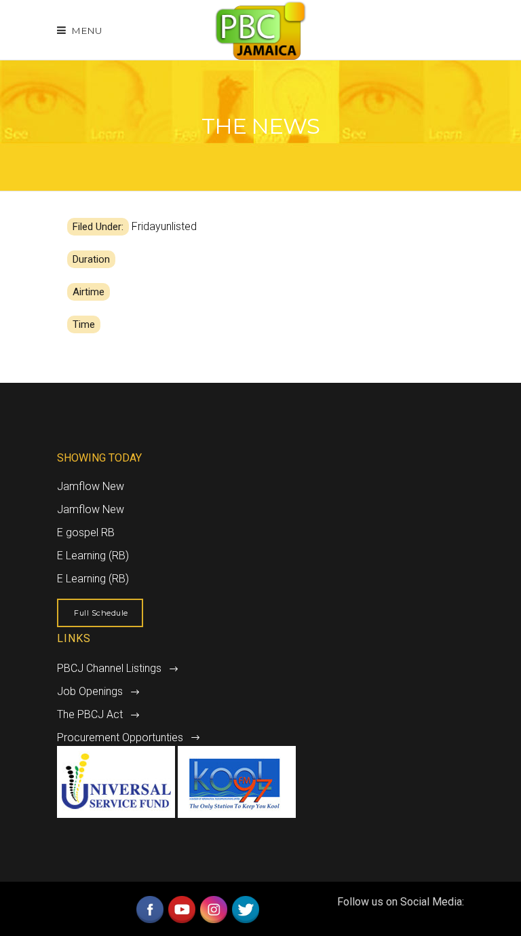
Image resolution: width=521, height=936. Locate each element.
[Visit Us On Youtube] (181, 921)
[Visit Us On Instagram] (213, 921)
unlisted (179, 226)
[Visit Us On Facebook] (150, 921)
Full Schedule (101, 613)
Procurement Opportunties (120, 737)
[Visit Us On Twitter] (245, 921)
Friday (146, 226)
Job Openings (90, 691)
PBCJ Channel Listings (109, 668)
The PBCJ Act (90, 714)
